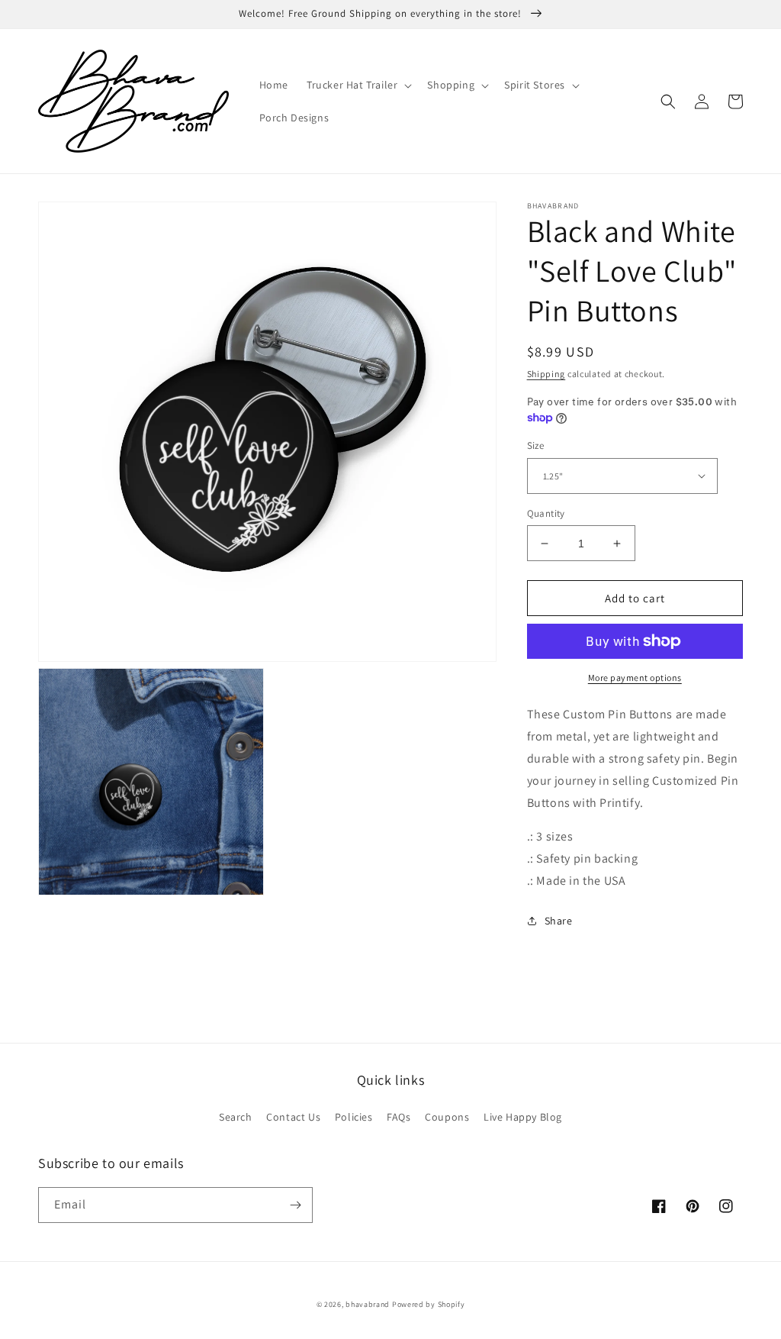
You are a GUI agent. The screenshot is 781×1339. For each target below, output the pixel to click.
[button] (357, 85)
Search (235, 1117)
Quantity (546, 513)
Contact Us (293, 1117)
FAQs (398, 1117)
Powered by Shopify (428, 1304)
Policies (354, 1117)
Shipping (546, 373)
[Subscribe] (295, 1205)
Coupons (447, 1117)
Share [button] (559, 921)
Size (536, 445)
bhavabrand (368, 1304)
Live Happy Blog (523, 1117)
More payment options (635, 677)
